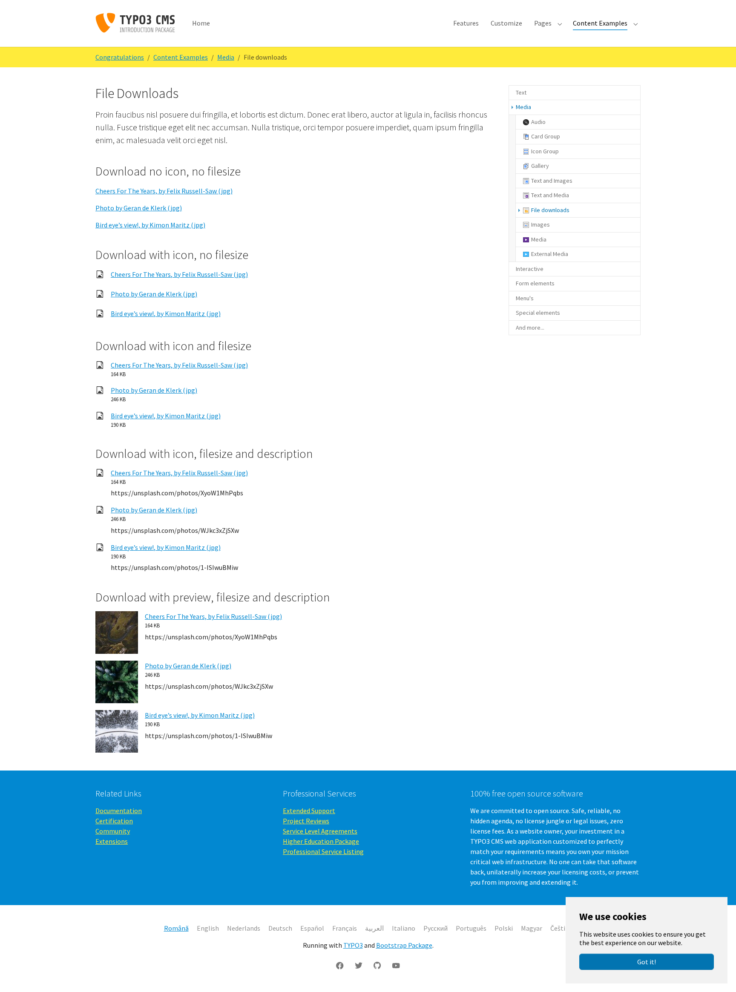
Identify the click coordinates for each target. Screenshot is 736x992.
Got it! (646, 961)
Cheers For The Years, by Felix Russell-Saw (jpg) (164, 191)
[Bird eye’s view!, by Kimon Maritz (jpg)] (116, 730)
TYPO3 (353, 945)
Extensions (111, 841)
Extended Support (309, 810)
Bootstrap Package (404, 945)
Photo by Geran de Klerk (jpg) (138, 208)
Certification (114, 821)
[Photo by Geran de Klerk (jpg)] (116, 681)
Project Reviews (306, 821)
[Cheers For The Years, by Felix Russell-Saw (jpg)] (116, 631)
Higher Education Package (321, 841)
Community (112, 831)
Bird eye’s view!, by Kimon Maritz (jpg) (150, 225)
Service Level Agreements (320, 831)
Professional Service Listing (323, 851)
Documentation (118, 810)
